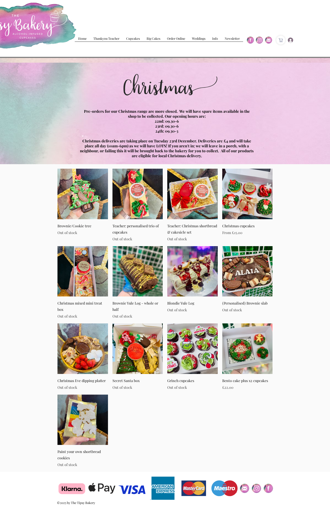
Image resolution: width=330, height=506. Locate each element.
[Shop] (280, 40)
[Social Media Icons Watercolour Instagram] (256, 488)
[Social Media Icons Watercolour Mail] (244, 488)
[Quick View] (82, 194)
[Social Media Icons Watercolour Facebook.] (268, 488)
